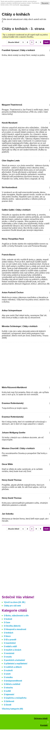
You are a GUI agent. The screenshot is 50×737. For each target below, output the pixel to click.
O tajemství (9, 694)
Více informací (24, 5)
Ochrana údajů (41, 718)
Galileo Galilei (8, 210)
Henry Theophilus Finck (13, 239)
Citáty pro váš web (12, 606)
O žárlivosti (9, 701)
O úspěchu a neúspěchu (15, 698)
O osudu (8, 657)
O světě (7, 691)
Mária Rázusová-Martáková (14, 387)
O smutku (8, 677)
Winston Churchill (10, 448)
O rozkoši (8, 670)
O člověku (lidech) (12, 626)
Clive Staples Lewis (11, 161)
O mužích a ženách (12, 650)
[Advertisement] (22, 81)
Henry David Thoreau (11, 480)
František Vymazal (10, 50)
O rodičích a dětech (13, 667)
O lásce (7, 636)
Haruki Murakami (9, 123)
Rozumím (45, 3)
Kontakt (44, 725)
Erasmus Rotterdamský (13, 403)
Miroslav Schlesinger (11, 326)
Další (46, 42)
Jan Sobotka (7, 514)
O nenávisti (9, 653)
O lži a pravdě (10, 640)
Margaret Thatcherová (12, 105)
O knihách (8, 633)
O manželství (10, 643)
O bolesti (8, 619)
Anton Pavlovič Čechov (13, 292)
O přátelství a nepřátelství (15, 664)
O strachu (8, 688)
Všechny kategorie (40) (12, 709)
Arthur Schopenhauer (12, 310)
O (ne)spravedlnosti (13, 681)
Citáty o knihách (16, 14)
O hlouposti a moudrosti (15, 629)
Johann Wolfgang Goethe (13, 433)
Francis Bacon (8, 255)
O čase (7, 622)
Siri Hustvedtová (9, 187)
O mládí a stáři (10, 646)
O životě (7, 705)
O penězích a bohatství (14, 660)
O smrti (7, 674)
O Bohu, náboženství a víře (16, 616)
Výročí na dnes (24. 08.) (14, 602)
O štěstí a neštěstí (12, 684)
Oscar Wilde (7, 464)
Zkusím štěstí (13, 42)
